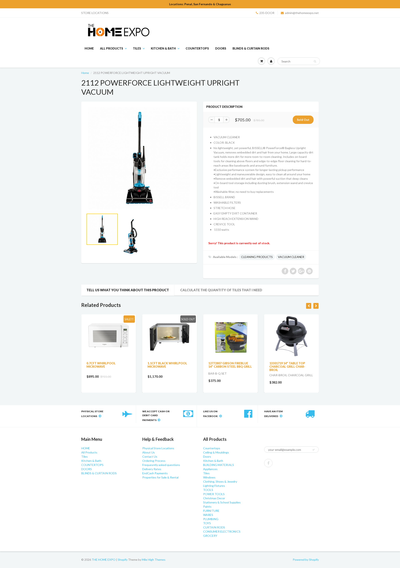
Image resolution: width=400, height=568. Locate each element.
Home (85, 73)
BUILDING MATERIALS (218, 465)
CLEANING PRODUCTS (257, 257)
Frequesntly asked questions (161, 465)
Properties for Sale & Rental (160, 477)
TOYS (207, 523)
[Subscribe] (313, 449)
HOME (89, 48)
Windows (209, 477)
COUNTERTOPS (197, 48)
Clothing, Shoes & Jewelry (220, 481)
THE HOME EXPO (104, 559)
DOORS (220, 48)
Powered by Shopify (306, 559)
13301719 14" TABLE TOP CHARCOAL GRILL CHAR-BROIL (287, 366)
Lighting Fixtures (214, 485)
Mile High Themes (153, 559)
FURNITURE (211, 510)
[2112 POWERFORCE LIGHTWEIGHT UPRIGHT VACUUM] (139, 158)
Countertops (211, 448)
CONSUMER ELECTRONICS (221, 531)
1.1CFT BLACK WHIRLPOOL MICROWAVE (167, 364)
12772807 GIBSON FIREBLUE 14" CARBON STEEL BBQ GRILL (230, 364)
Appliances (210, 469)
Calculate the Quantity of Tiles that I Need (221, 290)
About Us (148, 452)
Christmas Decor (214, 498)
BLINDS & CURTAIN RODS (250, 48)
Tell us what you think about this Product (127, 290)
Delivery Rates (151, 469)
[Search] (315, 61)
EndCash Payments (155, 473)
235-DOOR (266, 13)
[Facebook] (268, 463)
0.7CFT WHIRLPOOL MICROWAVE (101, 364)
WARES (208, 515)
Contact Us (149, 456)
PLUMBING (210, 519)
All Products (111, 48)
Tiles (137, 48)
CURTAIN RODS (214, 527)
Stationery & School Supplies (222, 502)
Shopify (123, 559)
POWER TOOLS (214, 494)
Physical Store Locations (158, 448)
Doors (207, 456)
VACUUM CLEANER (291, 257)
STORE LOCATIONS (95, 13)
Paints (207, 506)
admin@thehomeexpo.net (302, 13)
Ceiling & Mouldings (216, 452)
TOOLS (208, 490)
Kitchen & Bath (163, 48)
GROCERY (210, 535)
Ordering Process (153, 460)
